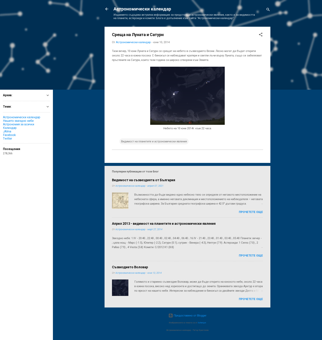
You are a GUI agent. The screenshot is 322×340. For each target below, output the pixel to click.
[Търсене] (268, 10)
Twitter (7, 138)
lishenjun (202, 323)
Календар (10, 128)
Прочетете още (251, 212)
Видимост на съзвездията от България (143, 180)
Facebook (9, 135)
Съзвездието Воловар (130, 267)
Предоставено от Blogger (189, 315)
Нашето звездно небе (18, 121)
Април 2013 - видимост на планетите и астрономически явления (164, 223)
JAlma (7, 131)
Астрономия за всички (18, 124)
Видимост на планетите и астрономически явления (154, 141)
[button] (260, 35)
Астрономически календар (142, 9)
